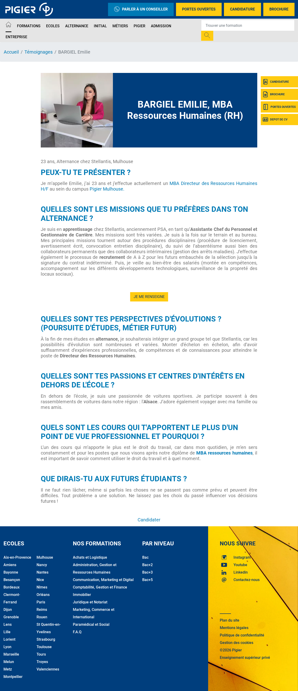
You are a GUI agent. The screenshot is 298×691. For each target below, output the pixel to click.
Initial (100, 26)
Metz (7, 669)
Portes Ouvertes (199, 9)
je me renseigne (149, 296)
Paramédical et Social (91, 624)
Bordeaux (11, 587)
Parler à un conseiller (145, 9)
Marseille (11, 654)
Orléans (43, 594)
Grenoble (11, 617)
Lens (7, 624)
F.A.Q (77, 632)
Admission (161, 26)
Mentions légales (234, 628)
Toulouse (44, 647)
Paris (41, 602)
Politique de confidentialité (242, 635)
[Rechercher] (207, 36)
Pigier (139, 26)
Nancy (42, 565)
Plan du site (229, 620)
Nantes (42, 572)
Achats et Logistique (90, 557)
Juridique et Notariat (90, 602)
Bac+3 (147, 572)
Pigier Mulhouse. (107, 189)
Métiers (120, 26)
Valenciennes (48, 669)
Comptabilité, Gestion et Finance (100, 587)
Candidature (242, 9)
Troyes (42, 662)
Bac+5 (147, 580)
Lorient (9, 639)
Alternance (76, 26)
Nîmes (42, 587)
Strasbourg (46, 639)
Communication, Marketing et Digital (103, 580)
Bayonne (10, 572)
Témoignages (38, 52)
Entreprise (16, 37)
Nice (40, 580)
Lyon (7, 647)
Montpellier (13, 676)
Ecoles (53, 26)
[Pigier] (30, 9)
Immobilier (82, 594)
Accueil (11, 52)
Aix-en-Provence (17, 557)
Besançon (11, 580)
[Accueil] (8, 25)
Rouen (42, 617)
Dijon (7, 609)
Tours (41, 654)
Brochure (278, 9)
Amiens (9, 565)
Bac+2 (147, 565)
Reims (42, 609)
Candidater (149, 520)
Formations (29, 26)
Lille (6, 632)
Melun (8, 662)
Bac (145, 557)
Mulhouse (45, 557)
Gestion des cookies (236, 642)
